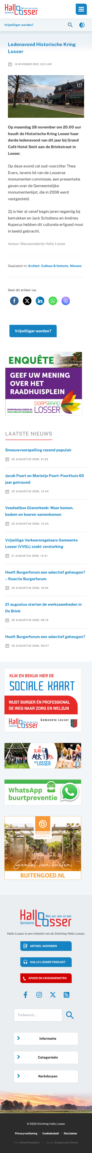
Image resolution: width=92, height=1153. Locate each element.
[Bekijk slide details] (43, 384)
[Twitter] (53, 995)
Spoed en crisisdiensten (47, 978)
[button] (71, 25)
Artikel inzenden (43, 946)
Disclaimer (70, 1133)
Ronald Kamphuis (30, 1142)
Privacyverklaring (26, 1133)
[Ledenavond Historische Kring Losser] (46, 96)
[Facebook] (25, 995)
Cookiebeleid (50, 1133)
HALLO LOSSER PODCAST (47, 962)
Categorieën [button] (48, 1057)
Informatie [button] (47, 1039)
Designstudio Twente (66, 1142)
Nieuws (76, 266)
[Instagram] (39, 995)
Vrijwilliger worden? (33, 331)
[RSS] (66, 995)
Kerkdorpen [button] (47, 1076)
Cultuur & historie (54, 266)
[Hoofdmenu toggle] (81, 9)
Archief (33, 266)
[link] (82, 25)
